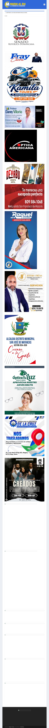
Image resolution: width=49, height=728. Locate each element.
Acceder (6, 15)
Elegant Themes (11, 726)
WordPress (22, 726)
